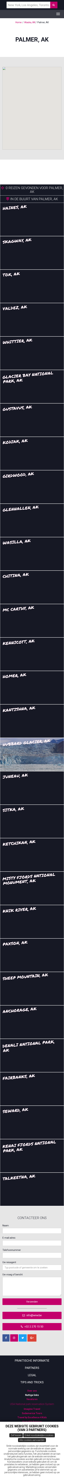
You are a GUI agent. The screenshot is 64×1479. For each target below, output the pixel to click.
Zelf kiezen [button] (16, 1435)
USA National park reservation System (32, 1404)
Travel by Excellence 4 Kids (32, 1417)
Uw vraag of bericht (12, 1274)
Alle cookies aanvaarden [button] (32, 1440)
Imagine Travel (32, 1409)
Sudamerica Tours (32, 1413)
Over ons (32, 1390)
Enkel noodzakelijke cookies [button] (39, 1435)
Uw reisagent (9, 1262)
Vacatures (32, 1399)
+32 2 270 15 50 (33, 1326)
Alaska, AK (29, 22)
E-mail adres (8, 1237)
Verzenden (32, 1301)
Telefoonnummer (11, 1250)
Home (18, 22)
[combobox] (32, 1267)
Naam (5, 1225)
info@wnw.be (34, 1315)
